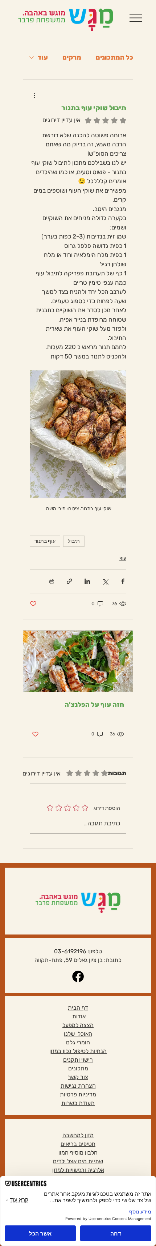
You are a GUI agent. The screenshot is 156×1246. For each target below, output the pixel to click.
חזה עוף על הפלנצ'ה (94, 705)
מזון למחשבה (78, 1135)
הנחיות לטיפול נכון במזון (78, 1051)
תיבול (74, 541)
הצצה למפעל (78, 1025)
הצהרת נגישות (78, 1085)
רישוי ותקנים (78, 1059)
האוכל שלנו (78, 1033)
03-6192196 (70, 951)
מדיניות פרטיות (78, 1094)
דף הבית (78, 1007)
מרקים (71, 57)
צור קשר (78, 1077)
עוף (122, 558)
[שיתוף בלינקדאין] (87, 581)
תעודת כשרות (78, 1103)
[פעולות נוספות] (34, 95)
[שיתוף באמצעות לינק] (69, 581)
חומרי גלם (78, 1042)
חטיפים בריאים (78, 1143)
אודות (78, 1016)
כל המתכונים (114, 57)
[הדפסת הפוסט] (51, 581)
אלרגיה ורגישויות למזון (78, 1169)
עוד (43, 57)
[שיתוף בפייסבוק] (122, 581)
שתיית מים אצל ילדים (78, 1161)
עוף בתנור (45, 541)
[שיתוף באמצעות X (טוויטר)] (105, 581)
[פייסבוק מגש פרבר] (78, 976)
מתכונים (78, 1068)
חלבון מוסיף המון (78, 1152)
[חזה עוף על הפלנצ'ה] (78, 661)
